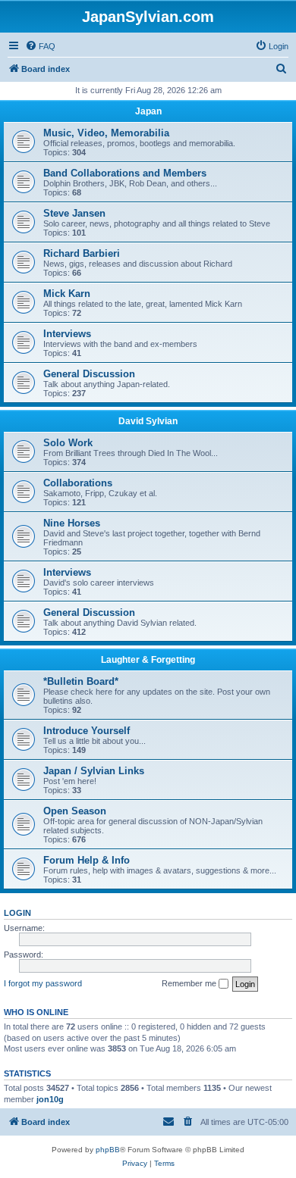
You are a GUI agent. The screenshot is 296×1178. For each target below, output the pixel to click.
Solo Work (68, 442)
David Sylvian (148, 421)
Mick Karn (66, 293)
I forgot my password (43, 983)
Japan (148, 111)
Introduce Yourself (86, 730)
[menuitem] (40, 46)
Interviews (67, 333)
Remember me (190, 983)
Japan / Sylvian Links (93, 770)
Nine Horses (71, 523)
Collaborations (77, 483)
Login (17, 912)
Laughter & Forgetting (148, 660)
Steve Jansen (74, 213)
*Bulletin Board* (80, 681)
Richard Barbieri (81, 253)
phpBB (108, 1149)
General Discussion (89, 374)
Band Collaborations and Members (124, 173)
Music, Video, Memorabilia (106, 133)
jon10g (50, 1099)
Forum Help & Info (86, 860)
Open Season (74, 811)
